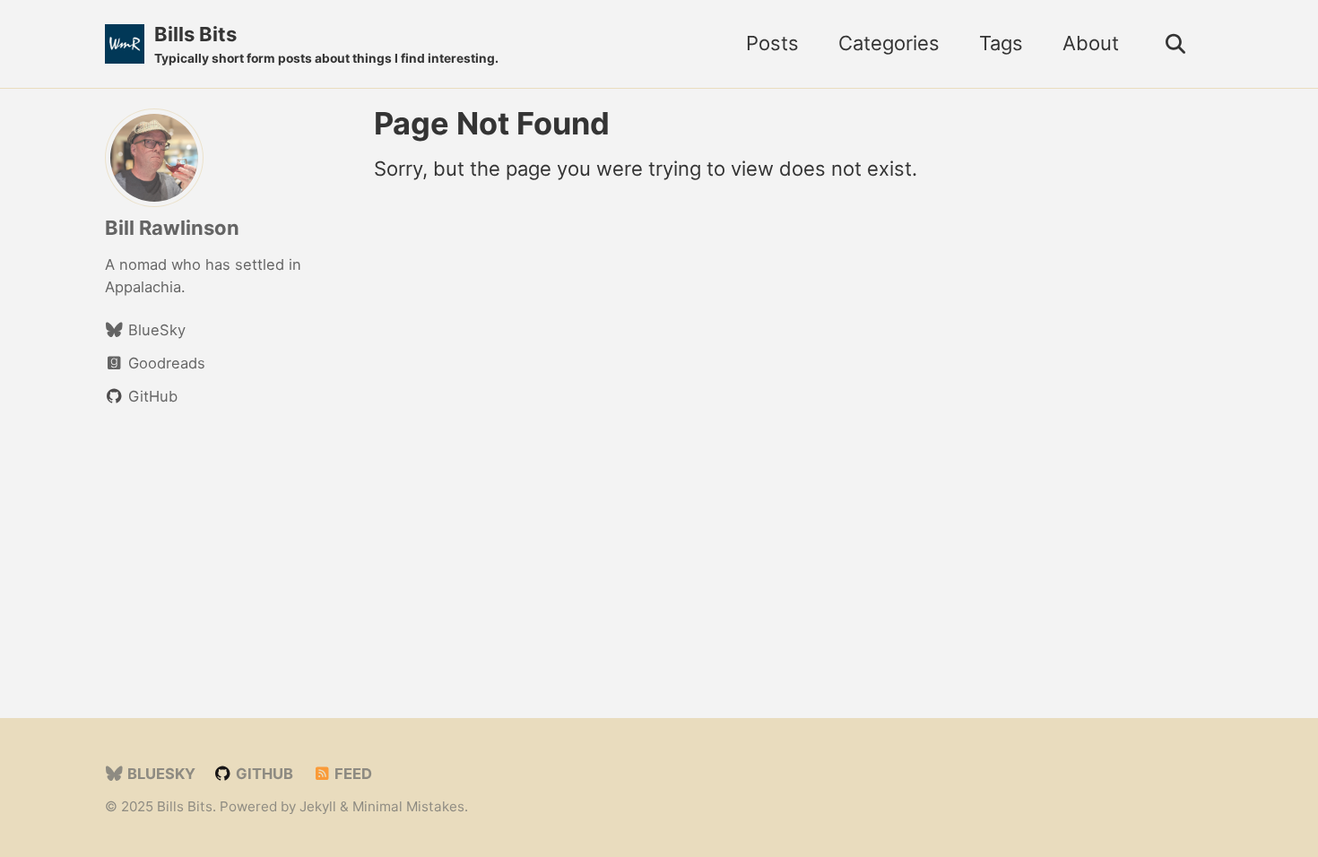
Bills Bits (326, 43)
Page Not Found (492, 123)
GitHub (262, 774)
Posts (772, 43)
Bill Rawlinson (172, 227)
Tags (1001, 43)
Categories (889, 43)
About (1090, 43)
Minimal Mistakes (408, 806)
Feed (351, 774)
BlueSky (159, 774)
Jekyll (317, 806)
